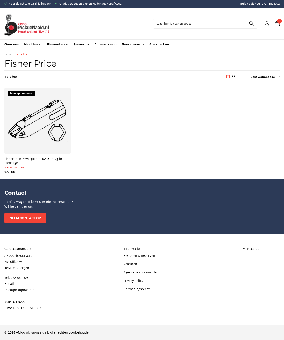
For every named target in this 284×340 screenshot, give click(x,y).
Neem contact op (25, 218)
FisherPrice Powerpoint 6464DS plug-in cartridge (33, 161)
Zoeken (251, 24)
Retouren (130, 264)
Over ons (11, 44)
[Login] (266, 24)
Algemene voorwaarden (141, 272)
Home (8, 54)
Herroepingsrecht (136, 289)
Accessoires (103, 44)
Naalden (31, 44)
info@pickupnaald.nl (19, 290)
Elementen (56, 44)
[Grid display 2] (233, 77)
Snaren (79, 44)
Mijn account (253, 249)
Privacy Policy (133, 281)
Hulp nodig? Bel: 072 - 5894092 (260, 4)
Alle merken (159, 44)
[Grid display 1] (228, 77)
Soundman (131, 44)
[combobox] (205, 24)
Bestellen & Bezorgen (139, 256)
